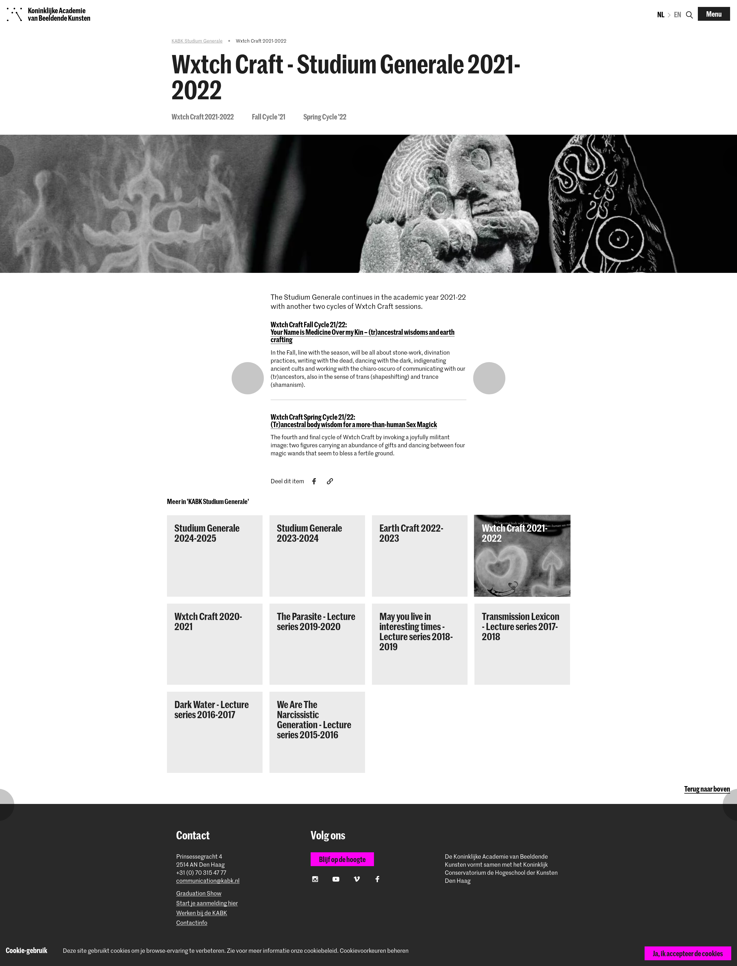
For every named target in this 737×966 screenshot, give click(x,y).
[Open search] (689, 14)
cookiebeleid (320, 950)
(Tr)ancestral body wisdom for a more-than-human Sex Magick (354, 424)
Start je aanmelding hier (207, 903)
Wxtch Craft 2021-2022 (203, 116)
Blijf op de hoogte (342, 859)
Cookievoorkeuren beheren (374, 950)
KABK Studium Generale (197, 40)
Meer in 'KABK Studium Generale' (208, 501)
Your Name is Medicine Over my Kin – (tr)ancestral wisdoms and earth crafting (363, 336)
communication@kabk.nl (208, 881)
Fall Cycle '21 (268, 116)
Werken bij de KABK (201, 913)
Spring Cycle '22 (324, 116)
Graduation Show (198, 893)
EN (677, 14)
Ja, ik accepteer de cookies (688, 953)
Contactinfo (191, 923)
